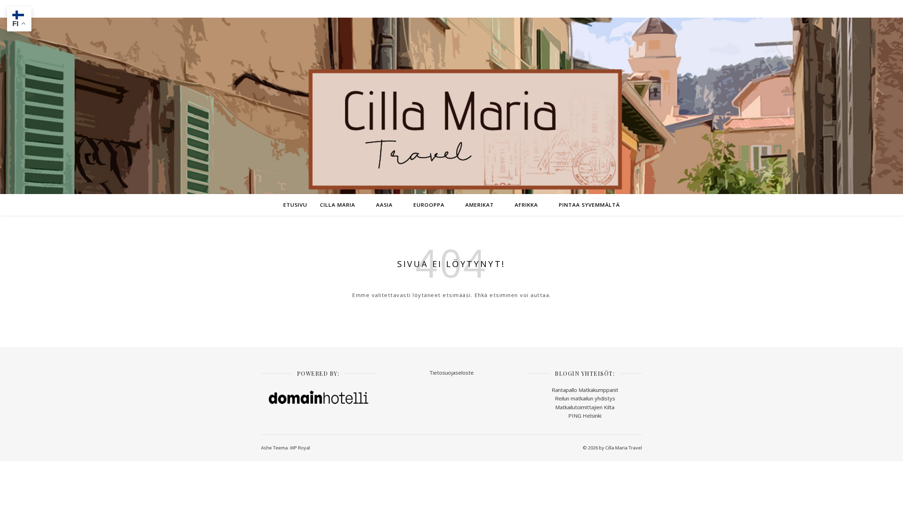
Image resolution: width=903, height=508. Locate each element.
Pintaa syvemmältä (589, 204)
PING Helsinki (584, 415)
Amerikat (479, 204)
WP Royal (300, 448)
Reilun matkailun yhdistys (585, 398)
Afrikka (526, 204)
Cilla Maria (337, 204)
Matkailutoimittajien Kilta (584, 407)
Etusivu (295, 204)
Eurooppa (428, 204)
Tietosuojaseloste (451, 372)
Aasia (384, 204)
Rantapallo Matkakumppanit (585, 389)
